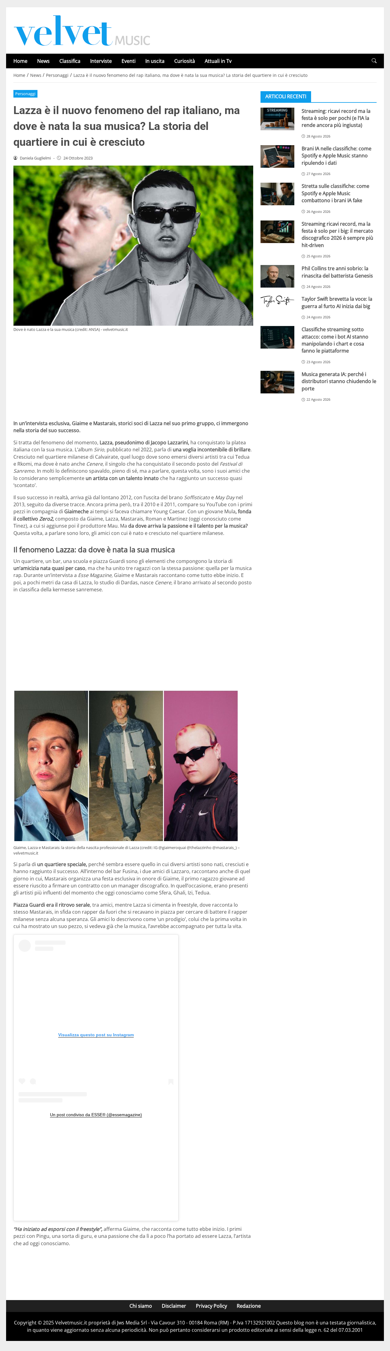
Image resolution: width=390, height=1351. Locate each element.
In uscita (155, 61)
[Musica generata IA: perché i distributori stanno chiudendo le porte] (277, 382)
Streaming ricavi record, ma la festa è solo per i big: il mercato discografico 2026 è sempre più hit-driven (337, 234)
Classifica (69, 61)
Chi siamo (140, 1306)
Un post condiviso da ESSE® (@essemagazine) (96, 1114)
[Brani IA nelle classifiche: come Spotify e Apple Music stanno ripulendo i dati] (277, 156)
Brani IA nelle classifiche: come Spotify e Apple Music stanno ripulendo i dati (336, 155)
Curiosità (184, 61)
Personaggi (25, 93)
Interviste (101, 61)
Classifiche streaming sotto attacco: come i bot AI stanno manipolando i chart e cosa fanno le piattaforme (335, 340)
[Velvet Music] (82, 30)
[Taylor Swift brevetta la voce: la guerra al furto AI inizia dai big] (277, 301)
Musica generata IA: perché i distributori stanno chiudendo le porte (339, 381)
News (43, 61)
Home (20, 61)
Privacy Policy (211, 1306)
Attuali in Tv (218, 61)
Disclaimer (174, 1306)
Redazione (249, 1306)
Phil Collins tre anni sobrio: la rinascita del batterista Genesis (337, 272)
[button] (374, 60)
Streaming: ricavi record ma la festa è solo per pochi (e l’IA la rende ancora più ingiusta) (336, 117)
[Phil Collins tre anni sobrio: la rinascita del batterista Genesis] (277, 276)
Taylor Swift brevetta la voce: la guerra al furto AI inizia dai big (337, 302)
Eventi (129, 61)
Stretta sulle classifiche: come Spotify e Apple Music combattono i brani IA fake (335, 193)
